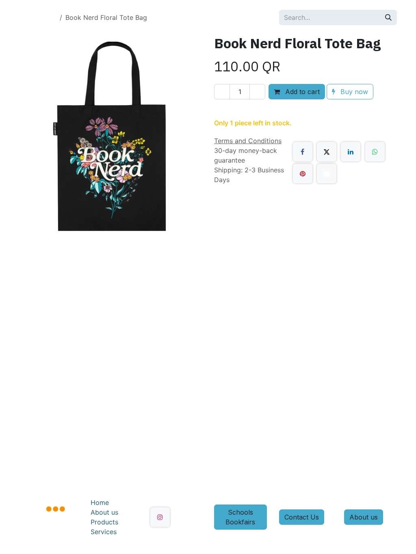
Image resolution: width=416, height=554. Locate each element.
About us (104, 512)
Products (104, 522)
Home (100, 502)
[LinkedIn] (350, 151)
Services (104, 532)
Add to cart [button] (301, 92)
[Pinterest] (302, 173)
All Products (37, 17)
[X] (326, 151)
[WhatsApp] (375, 151)
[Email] (326, 173)
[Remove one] (222, 91)
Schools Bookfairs (240, 517)
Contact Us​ (301, 517)
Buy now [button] (353, 92)
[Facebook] (302, 151)
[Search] (388, 17)
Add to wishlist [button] (247, 110)
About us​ (363, 517)
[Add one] (257, 91)
